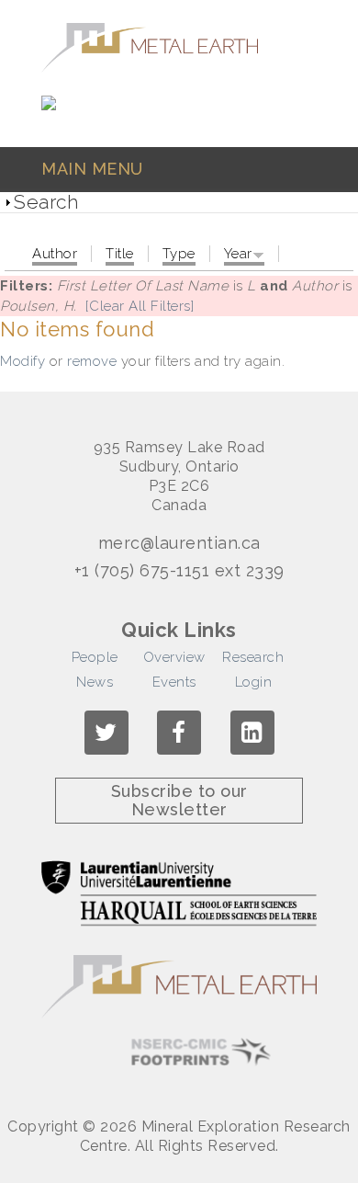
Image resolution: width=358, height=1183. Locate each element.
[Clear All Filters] (140, 306)
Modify (22, 361)
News (94, 682)
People (95, 657)
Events (174, 682)
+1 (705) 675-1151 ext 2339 (179, 571)
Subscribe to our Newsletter (179, 800)
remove (92, 361)
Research (253, 657)
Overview (174, 657)
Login (254, 682)
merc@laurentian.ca (179, 543)
